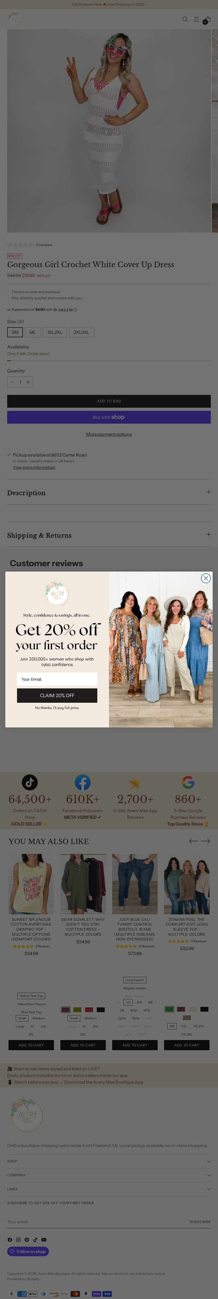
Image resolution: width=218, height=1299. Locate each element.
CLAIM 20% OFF (57, 695)
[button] (57, 707)
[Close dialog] (206, 578)
